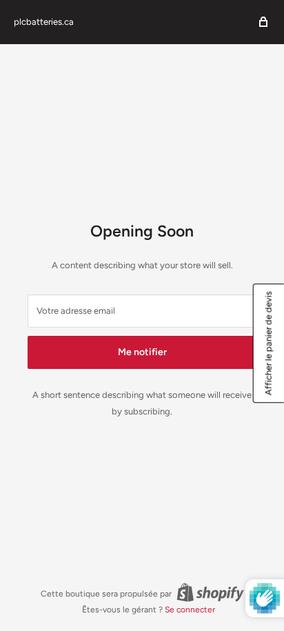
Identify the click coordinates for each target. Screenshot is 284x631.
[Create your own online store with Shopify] (210, 592)
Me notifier (142, 352)
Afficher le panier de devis (268, 343)
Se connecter (190, 609)
